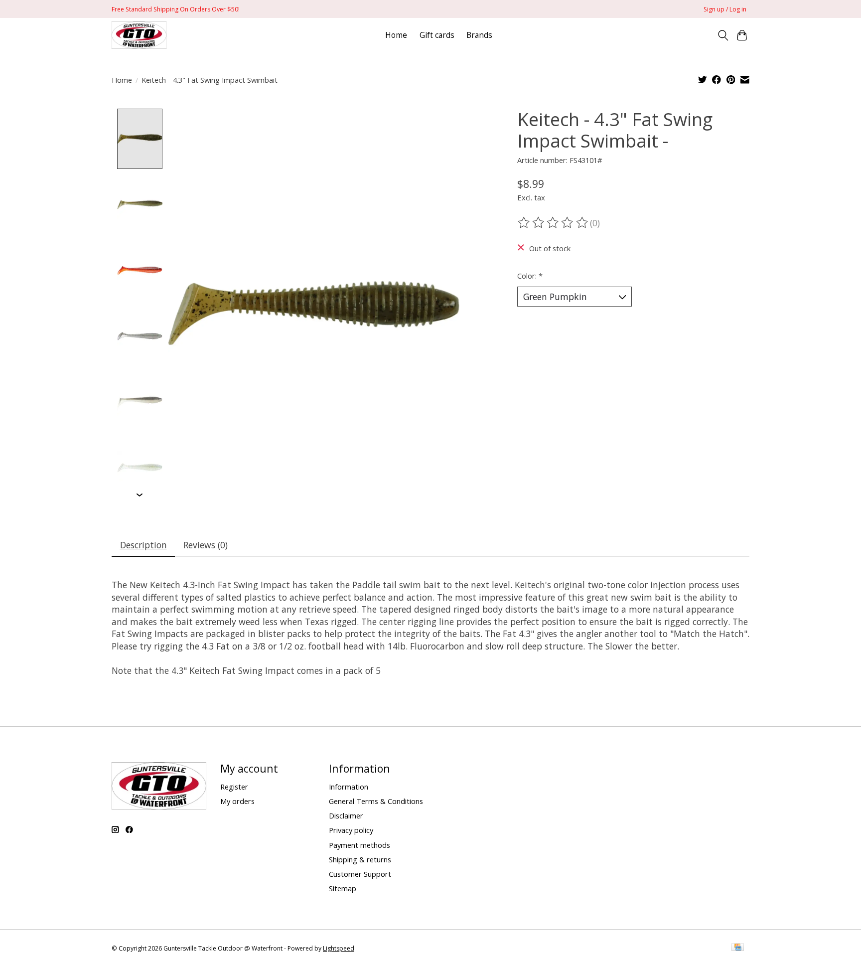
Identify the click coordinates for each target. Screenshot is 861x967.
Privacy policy (351, 830)
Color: (530, 276)
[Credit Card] (737, 948)
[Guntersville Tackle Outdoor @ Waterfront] (139, 35)
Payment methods (359, 845)
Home (396, 35)
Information (348, 787)
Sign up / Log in (725, 9)
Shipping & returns (360, 859)
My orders (237, 801)
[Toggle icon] (723, 35)
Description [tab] (143, 545)
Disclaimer (346, 815)
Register (234, 787)
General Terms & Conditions (376, 801)
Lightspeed (338, 948)
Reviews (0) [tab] (205, 545)
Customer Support (360, 874)
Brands (479, 35)
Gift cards (437, 35)
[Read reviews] (553, 222)
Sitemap (342, 888)
